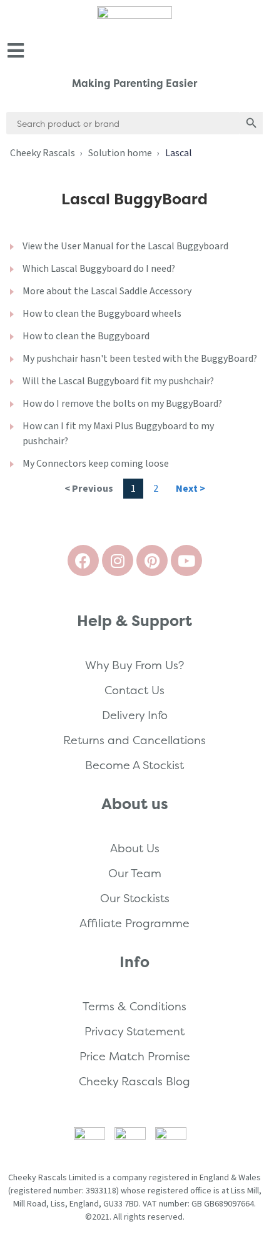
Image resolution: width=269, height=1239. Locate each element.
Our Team (134, 873)
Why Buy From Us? (134, 665)
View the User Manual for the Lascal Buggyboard (125, 246)
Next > (190, 488)
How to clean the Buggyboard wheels (102, 314)
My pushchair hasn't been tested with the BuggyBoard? (140, 359)
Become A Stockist (134, 765)
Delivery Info (135, 715)
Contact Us (134, 690)
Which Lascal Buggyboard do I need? (99, 269)
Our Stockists (135, 898)
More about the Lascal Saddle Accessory (107, 291)
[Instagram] (117, 560)
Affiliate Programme (134, 923)
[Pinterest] (152, 560)
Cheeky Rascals (42, 153)
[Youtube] (186, 560)
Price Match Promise (134, 1056)
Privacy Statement (134, 1031)
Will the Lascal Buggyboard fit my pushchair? (118, 381)
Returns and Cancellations (134, 740)
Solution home (120, 153)
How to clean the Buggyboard (86, 336)
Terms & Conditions (134, 1006)
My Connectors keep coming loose (96, 463)
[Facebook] (83, 560)
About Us (135, 848)
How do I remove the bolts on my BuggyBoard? (122, 404)
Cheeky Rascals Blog (134, 1081)
